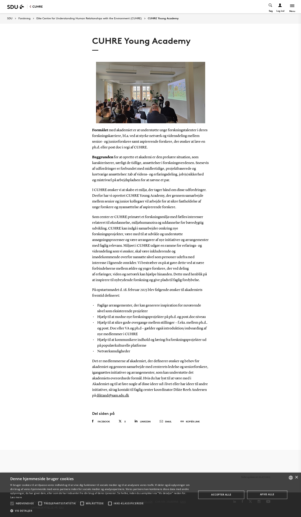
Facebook (104, 421)
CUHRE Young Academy (163, 18)
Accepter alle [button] (221, 494)
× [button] (296, 477)
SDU (9, 18)
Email (168, 421)
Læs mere (16, 497)
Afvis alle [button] (267, 494)
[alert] (150, 495)
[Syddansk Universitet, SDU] (15, 7)
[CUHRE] (36, 7)
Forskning (24, 18)
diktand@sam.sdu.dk (112, 395)
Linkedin (145, 421)
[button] (12, 503)
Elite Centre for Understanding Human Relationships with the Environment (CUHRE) (89, 18)
